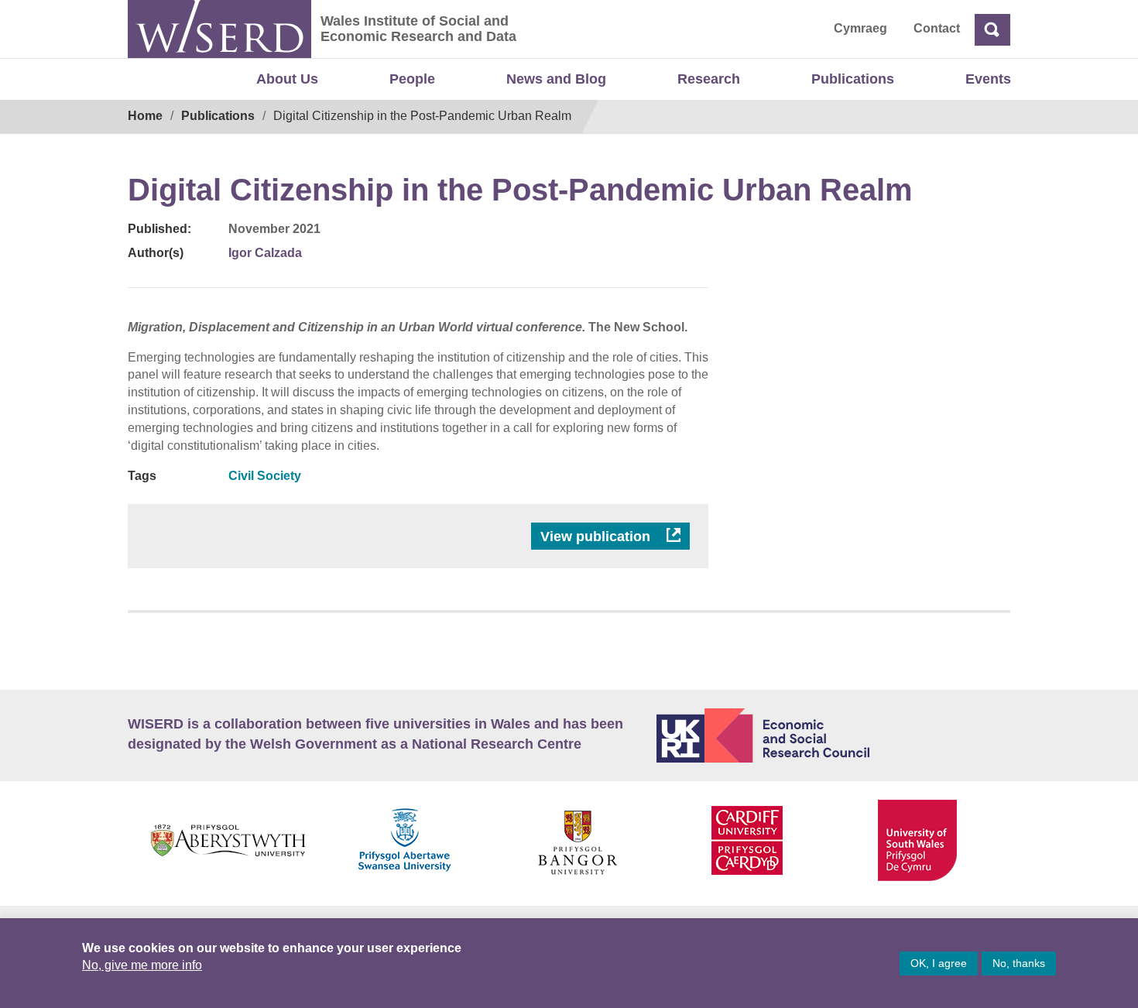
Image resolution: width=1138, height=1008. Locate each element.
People (412, 79)
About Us (287, 79)
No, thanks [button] (1018, 963)
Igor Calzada (265, 252)
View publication (597, 536)
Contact (936, 28)
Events (988, 79)
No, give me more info (142, 965)
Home (145, 115)
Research (708, 79)
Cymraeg (860, 28)
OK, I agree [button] (938, 963)
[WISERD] (219, 29)
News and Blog (556, 79)
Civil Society (264, 475)
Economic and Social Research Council (833, 735)
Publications (852, 79)
